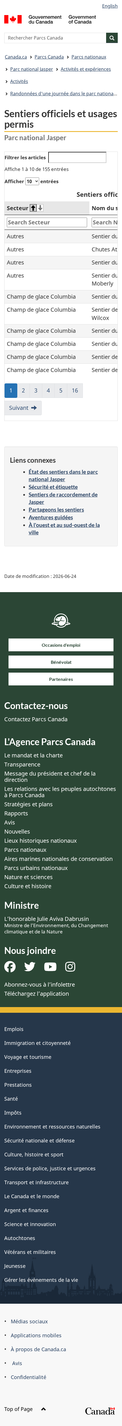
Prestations (18, 1084)
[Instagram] (70, 969)
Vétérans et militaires (30, 1252)
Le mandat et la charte (33, 755)
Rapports (16, 813)
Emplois (14, 1029)
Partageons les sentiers (56, 509)
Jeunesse (15, 1265)
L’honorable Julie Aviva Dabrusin (56, 925)
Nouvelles (17, 831)
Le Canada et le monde (31, 1196)
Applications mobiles (36, 1335)
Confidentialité (28, 1377)
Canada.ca (16, 57)
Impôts (13, 1112)
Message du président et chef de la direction (50, 777)
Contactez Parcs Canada (36, 719)
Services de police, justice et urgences (50, 1168)
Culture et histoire (27, 886)
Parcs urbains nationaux (36, 868)
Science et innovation (30, 1224)
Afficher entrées (31, 181)
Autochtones (19, 1238)
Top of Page (19, 1409)
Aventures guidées (51, 517)
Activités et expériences (86, 69)
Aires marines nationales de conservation (58, 859)
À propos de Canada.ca (38, 1349)
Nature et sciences (28, 877)
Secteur (17, 208)
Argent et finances (26, 1210)
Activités (19, 81)
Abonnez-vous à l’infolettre (39, 984)
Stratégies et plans (28, 804)
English (110, 6)
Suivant (18, 408)
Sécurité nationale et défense (39, 1140)
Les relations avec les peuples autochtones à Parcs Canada (60, 792)
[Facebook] (10, 969)
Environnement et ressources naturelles (52, 1126)
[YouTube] (50, 969)
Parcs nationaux (88, 57)
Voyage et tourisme (27, 1056)
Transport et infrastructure (36, 1182)
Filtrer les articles (25, 157)
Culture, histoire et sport (34, 1154)
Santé (11, 1098)
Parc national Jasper (31, 69)
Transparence (22, 764)
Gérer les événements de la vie (41, 1279)
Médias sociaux (29, 1321)
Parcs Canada (49, 57)
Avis (9, 822)
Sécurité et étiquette (53, 486)
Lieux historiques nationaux (40, 840)
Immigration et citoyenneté (37, 1042)
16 (77, 392)
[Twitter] (29, 969)
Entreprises (17, 1070)
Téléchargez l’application (36, 993)
